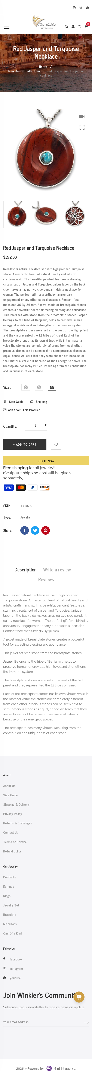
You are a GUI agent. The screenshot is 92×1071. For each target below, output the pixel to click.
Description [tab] (25, 569)
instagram (16, 968)
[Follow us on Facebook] (24, 530)
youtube (15, 978)
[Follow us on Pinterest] (45, 530)
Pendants (9, 877)
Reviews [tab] (46, 579)
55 (52, 387)
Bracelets (9, 914)
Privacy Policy (12, 814)
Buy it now (46, 461)
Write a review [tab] (57, 569)
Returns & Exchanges (17, 823)
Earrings (8, 886)
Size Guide (16, 401)
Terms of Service (15, 842)
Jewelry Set (11, 905)
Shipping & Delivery (16, 804)
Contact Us (10, 832)
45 (26, 387)
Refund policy (12, 851)
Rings (6, 896)
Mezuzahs (10, 924)
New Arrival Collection (24, 70)
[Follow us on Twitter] (35, 530)
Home (43, 66)
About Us (9, 786)
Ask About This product (24, 409)
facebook (16, 959)
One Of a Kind (12, 933)
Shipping (41, 401)
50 (39, 387)
